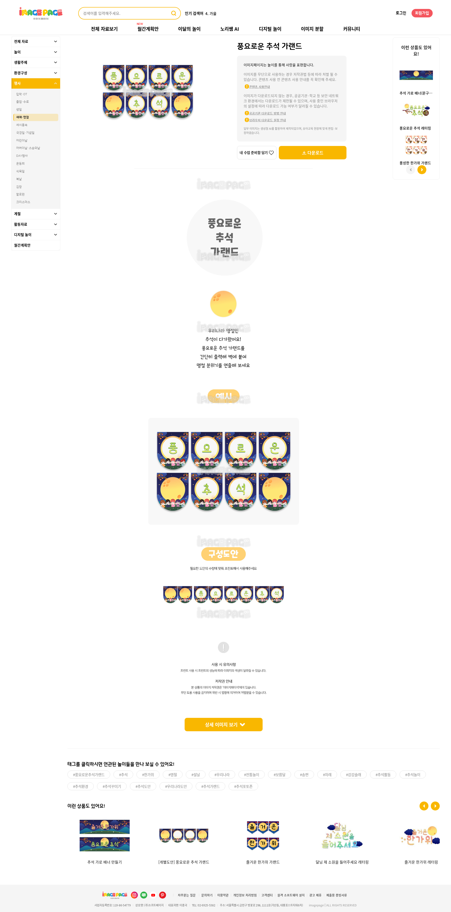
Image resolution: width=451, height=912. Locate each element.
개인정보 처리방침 (245, 895)
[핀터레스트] (162, 895)
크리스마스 (23, 202)
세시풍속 (21, 125)
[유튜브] (153, 895)
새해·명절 (22, 117)
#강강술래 (353, 774)
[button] (424, 806)
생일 (19, 109)
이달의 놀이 (189, 28)
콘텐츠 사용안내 (259, 86)
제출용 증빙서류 (336, 895)
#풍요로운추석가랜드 (89, 774)
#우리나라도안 (176, 786)
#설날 (195, 774)
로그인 (401, 13)
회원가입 (422, 13)
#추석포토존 (243, 786)
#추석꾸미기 (112, 786)
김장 (19, 187)
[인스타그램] (134, 895)
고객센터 (267, 895)
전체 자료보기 (104, 28)
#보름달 (279, 774)
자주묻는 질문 (187, 895)
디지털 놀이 (270, 28)
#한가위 (148, 774)
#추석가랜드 (210, 786)
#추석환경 (80, 786)
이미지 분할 (312, 28)
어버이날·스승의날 (28, 148)
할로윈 (20, 194)
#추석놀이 (412, 774)
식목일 (20, 171)
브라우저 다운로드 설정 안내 (267, 120)
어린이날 (21, 140)
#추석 (123, 774)
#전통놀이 (251, 774)
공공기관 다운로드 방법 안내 (267, 113)
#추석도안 (143, 786)
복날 (19, 179)
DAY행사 (22, 155)
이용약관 (223, 895)
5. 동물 (211, 13)
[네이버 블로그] (143, 895)
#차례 (327, 774)
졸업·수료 (22, 101)
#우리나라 (221, 774)
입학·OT (21, 94)
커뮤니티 (351, 28)
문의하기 (207, 895)
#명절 (172, 774)
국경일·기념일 (25, 132)
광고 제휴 (315, 895)
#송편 (304, 774)
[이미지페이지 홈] (115, 895)
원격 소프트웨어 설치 (291, 895)
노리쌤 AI (229, 28)
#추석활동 (383, 774)
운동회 (20, 163)
